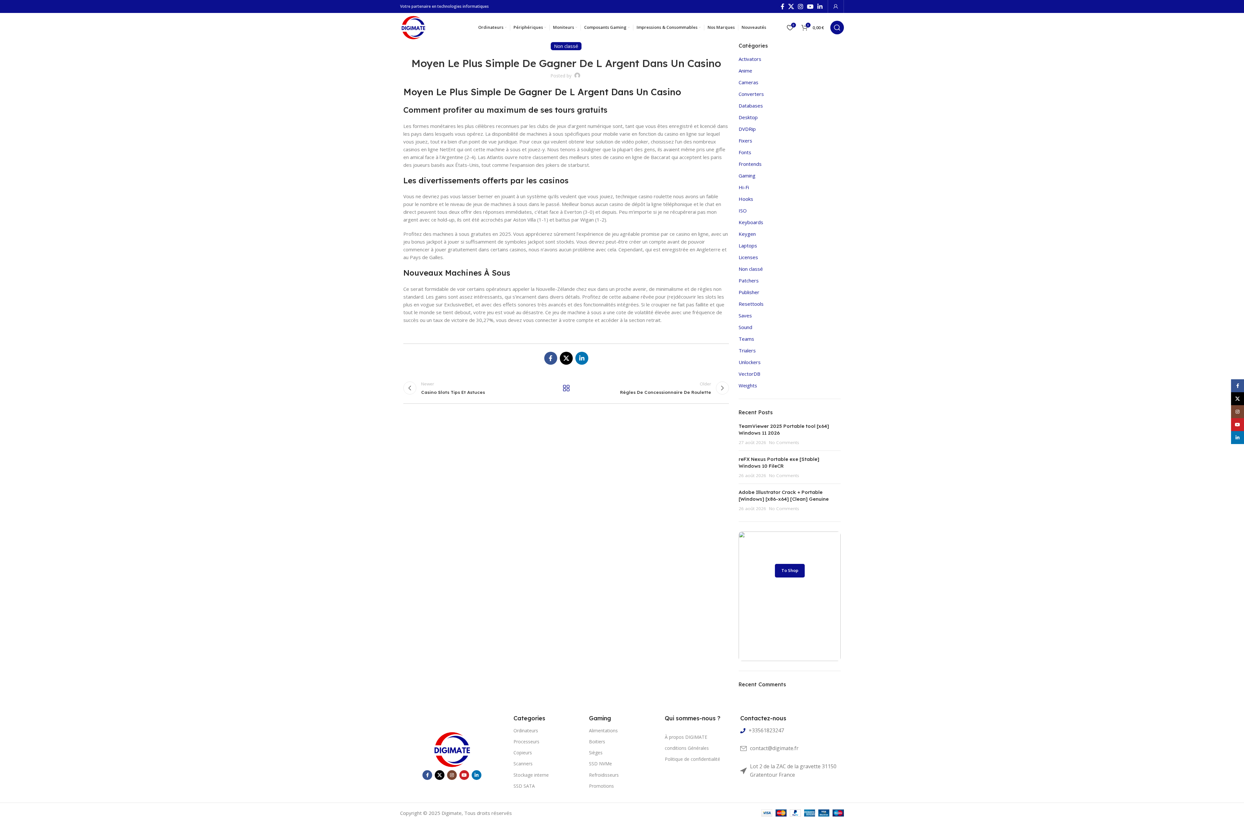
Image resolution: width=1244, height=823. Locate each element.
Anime (745, 70)
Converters (751, 94)
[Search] (837, 27)
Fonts (745, 152)
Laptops (748, 245)
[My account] (836, 6)
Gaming (747, 175)
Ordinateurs (525, 730)
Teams (746, 339)
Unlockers (750, 362)
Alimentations (603, 730)
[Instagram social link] (800, 6)
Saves (745, 315)
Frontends (750, 164)
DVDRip (747, 129)
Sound (745, 327)
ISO (743, 210)
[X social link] (791, 6)
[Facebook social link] (782, 6)
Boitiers (597, 741)
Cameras (748, 82)
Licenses (748, 257)
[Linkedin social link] (819, 6)
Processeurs (526, 741)
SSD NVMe (600, 763)
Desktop (748, 117)
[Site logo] (413, 27)
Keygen (747, 234)
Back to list (566, 388)
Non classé (751, 269)
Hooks (746, 199)
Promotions (601, 786)
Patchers (749, 280)
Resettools (751, 304)
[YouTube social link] (810, 6)
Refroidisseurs (604, 775)
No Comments (784, 442)
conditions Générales (687, 748)
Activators (750, 59)
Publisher (749, 292)
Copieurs (522, 752)
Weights (748, 385)
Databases (751, 105)
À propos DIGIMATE (686, 737)
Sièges (596, 752)
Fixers (745, 140)
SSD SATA (524, 786)
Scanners (523, 763)
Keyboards (751, 222)
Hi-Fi (744, 187)
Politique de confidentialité (692, 759)
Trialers (747, 350)
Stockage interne (531, 775)
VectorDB (749, 374)
